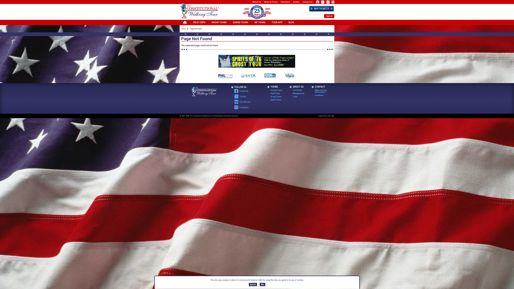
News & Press (271, 2)
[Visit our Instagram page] (333, 2)
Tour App (277, 22)
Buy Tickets (321, 8)
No (262, 285)
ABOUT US (298, 87)
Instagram (244, 107)
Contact (320, 87)
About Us (256, 2)
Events (296, 2)
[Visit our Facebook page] (317, 2)
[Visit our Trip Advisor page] (328, 2)
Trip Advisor (245, 102)
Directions (285, 2)
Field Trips (199, 22)
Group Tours (219, 22)
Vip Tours (259, 22)
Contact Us (308, 2)
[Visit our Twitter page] (322, 2)
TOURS (274, 87)
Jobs (295, 97)
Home (183, 29)
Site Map (331, 116)
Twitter (242, 96)
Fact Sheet (297, 90)
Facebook (243, 91)
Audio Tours (276, 100)
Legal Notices (323, 116)
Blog (291, 22)
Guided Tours (240, 22)
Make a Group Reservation (321, 91)
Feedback (319, 95)
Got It (253, 284)
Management (298, 93)
